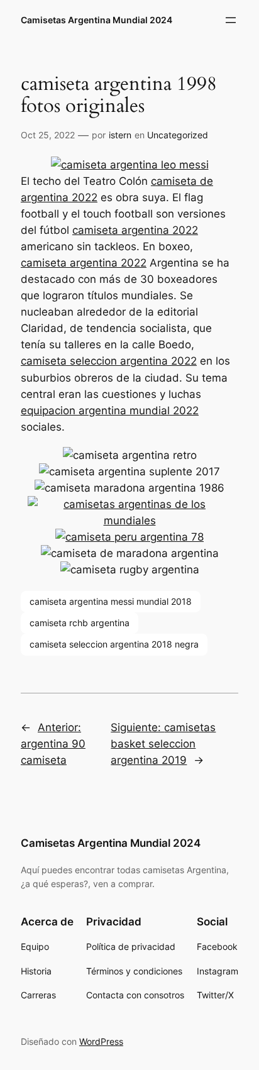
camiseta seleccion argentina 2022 (109, 361)
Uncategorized (177, 135)
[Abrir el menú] (230, 20)
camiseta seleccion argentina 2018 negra (114, 644)
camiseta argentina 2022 (135, 230)
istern (120, 135)
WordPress (101, 1041)
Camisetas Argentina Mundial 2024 (96, 19)
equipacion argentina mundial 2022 (110, 410)
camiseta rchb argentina (80, 622)
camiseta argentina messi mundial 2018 (111, 601)
